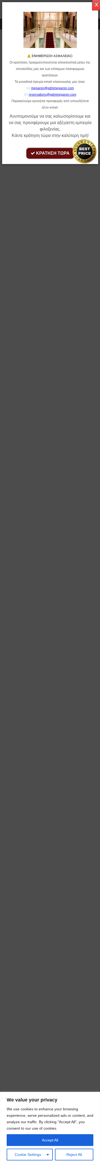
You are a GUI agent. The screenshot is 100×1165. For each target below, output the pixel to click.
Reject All (74, 1154)
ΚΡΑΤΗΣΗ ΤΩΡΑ (52, 153)
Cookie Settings (28, 1154)
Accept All (50, 1140)
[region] (50, 1128)
